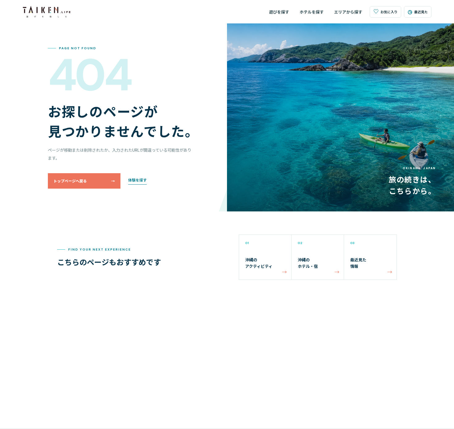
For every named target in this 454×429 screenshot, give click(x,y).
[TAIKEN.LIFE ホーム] (47, 12)
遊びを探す (279, 12)
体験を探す (137, 180)
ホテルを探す (312, 12)
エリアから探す (348, 12)
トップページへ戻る (84, 181)
